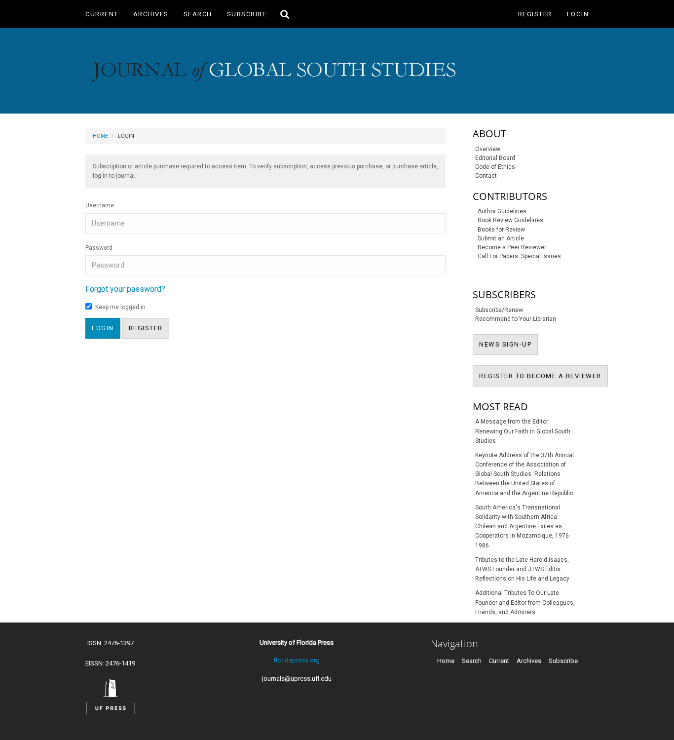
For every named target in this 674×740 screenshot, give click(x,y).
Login (578, 14)
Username (99, 205)
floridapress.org (296, 660)
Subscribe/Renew (499, 310)
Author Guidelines (502, 211)
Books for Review (501, 229)
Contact (486, 175)
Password (98, 247)
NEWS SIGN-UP (508, 344)
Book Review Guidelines (510, 220)
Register (535, 14)
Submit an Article (501, 238)
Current (101, 14)
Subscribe (247, 14)
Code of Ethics (495, 166)
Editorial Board (495, 158)
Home (100, 136)
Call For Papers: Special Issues (519, 256)
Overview (487, 149)
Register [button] (146, 328)
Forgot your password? (125, 289)
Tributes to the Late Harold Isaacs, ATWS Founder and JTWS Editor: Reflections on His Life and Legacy (522, 569)
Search (198, 14)
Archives (151, 14)
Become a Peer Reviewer (512, 247)
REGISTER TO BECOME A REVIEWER (543, 376)
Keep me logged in (120, 307)
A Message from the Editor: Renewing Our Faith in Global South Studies (522, 431)
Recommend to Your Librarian (515, 318)
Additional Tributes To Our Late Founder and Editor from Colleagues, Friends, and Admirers (525, 602)
